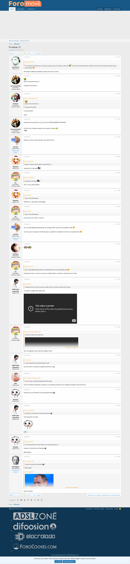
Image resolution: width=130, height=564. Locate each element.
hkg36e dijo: (28, 62)
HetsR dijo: (28, 441)
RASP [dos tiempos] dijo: (32, 332)
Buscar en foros (24, 41)
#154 (118, 327)
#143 (118, 93)
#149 (118, 206)
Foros (12, 9)
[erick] (27, 218)
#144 (118, 119)
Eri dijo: (27, 195)
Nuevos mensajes (14, 41)
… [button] (17, 53)
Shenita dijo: (28, 177)
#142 (118, 76)
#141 (118, 57)
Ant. (11, 53)
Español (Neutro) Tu (16, 509)
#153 (118, 279)
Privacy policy (109, 509)
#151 (118, 244)
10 (29, 53)
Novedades (20, 9)
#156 (118, 373)
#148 (118, 190)
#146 (118, 156)
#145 (118, 137)
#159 (118, 437)
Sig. (39, 53)
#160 (118, 456)
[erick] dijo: (28, 161)
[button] (25, 9)
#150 (118, 224)
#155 (118, 355)
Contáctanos (89, 509)
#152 (118, 261)
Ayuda (116, 509)
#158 (118, 405)
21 (34, 53)
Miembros (31, 9)
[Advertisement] (65, 25)
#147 (118, 172)
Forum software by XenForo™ (65, 555)
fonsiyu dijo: (28, 410)
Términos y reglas (99, 509)
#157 (118, 389)
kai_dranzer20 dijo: (30, 98)
